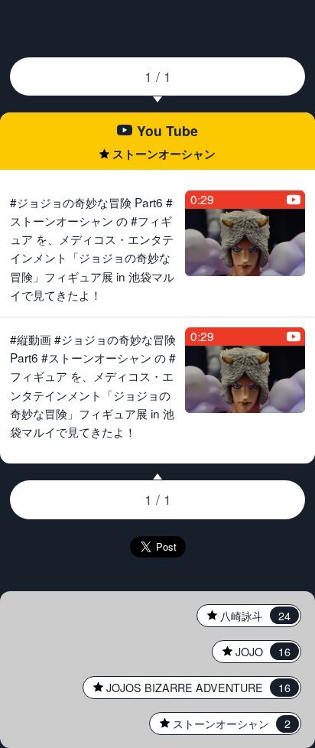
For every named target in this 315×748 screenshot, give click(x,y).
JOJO (251, 651)
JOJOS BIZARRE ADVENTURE (187, 687)
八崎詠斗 (243, 615)
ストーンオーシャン (220, 723)
